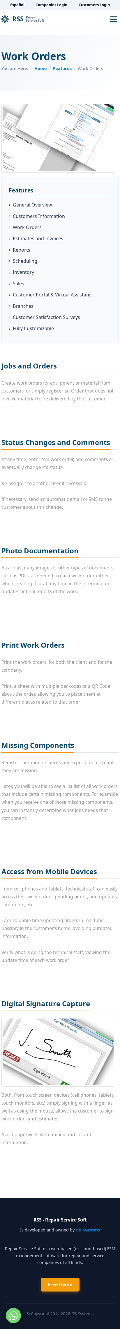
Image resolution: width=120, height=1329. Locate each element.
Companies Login (51, 4)
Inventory (23, 272)
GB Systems (88, 1230)
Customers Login (94, 4)
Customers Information (39, 216)
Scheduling (25, 261)
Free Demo (60, 1284)
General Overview (32, 205)
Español (17, 4)
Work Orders (27, 227)
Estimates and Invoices (38, 238)
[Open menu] (113, 19)
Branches (23, 306)
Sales (18, 283)
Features (62, 68)
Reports (21, 250)
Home (40, 68)
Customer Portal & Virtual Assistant (52, 294)
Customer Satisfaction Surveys (46, 317)
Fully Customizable (33, 328)
